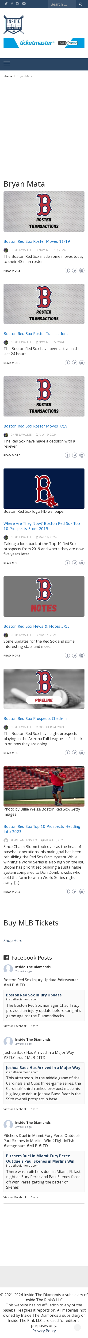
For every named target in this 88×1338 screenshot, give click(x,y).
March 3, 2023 (54, 840)
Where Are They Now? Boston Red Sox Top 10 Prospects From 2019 (42, 526)
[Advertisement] (44, 129)
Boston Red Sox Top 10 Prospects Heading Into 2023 (42, 829)
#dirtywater (67, 979)
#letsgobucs (15, 1145)
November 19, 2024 (52, 250)
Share (34, 1026)
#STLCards (13, 1057)
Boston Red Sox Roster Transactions (36, 333)
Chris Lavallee (21, 250)
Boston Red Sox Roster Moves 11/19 (37, 241)
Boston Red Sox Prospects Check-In (35, 718)
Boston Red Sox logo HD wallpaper (34, 511)
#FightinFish (63, 1140)
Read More (12, 270)
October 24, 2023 (51, 727)
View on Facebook (15, 1026)
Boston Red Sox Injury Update (34, 995)
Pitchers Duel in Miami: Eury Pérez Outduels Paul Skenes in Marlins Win (40, 1158)
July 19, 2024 (48, 435)
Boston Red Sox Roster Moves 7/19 (36, 426)
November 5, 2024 (51, 342)
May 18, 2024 (48, 537)
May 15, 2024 (48, 635)
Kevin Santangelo (24, 840)
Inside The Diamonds (33, 967)
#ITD (20, 985)
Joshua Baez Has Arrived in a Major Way (43, 1067)
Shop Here (13, 940)
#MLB (9, 985)
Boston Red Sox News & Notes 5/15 (37, 626)
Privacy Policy (44, 1330)
